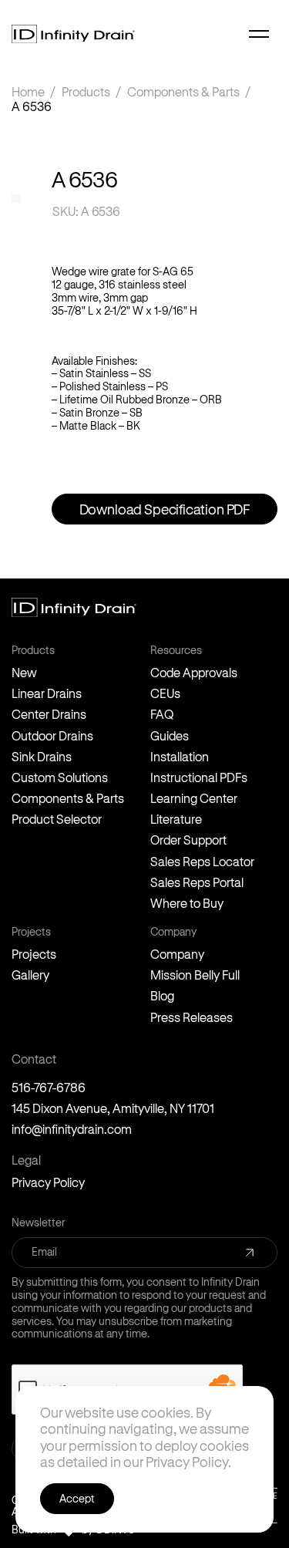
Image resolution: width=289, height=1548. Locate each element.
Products (86, 91)
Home (28, 91)
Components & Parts (183, 91)
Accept (77, 1498)
